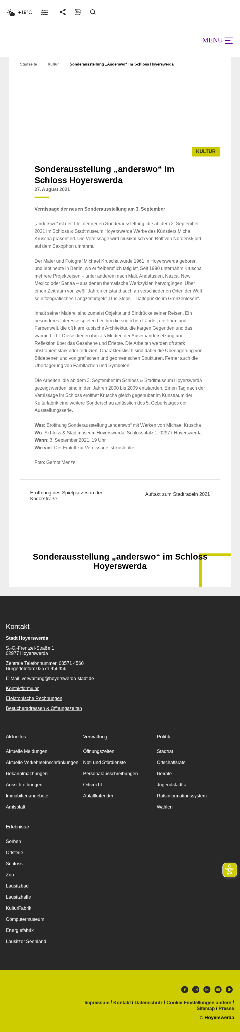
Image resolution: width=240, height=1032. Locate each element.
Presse (226, 1008)
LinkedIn (207, 991)
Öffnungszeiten (98, 751)
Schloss (14, 863)
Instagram (196, 991)
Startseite (28, 64)
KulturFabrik (18, 908)
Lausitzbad (17, 885)
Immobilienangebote (27, 795)
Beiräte (164, 773)
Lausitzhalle (18, 897)
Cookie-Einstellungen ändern (199, 1002)
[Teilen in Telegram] (211, 192)
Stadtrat (165, 751)
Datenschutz (149, 1002)
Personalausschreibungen (110, 773)
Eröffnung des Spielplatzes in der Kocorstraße (66, 495)
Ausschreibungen (24, 784)
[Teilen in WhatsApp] (200, 194)
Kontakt (122, 1002)
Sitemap (206, 1008)
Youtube (218, 991)
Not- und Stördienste (104, 762)
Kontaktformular (22, 688)
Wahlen (165, 806)
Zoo (10, 874)
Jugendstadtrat (172, 784)
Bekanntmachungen (27, 773)
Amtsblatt (15, 806)
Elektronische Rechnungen (34, 698)
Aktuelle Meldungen (26, 751)
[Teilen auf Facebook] (177, 194)
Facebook (185, 991)
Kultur (53, 64)
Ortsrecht (92, 784)
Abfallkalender (98, 795)
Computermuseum (25, 919)
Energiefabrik (20, 930)
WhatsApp (229, 991)
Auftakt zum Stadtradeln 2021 (177, 494)
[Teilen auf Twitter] (188, 194)
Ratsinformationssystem (182, 795)
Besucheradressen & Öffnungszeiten (44, 708)
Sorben (13, 841)
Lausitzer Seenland (26, 941)
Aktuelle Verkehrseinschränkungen (42, 762)
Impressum (97, 1002)
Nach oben (120, 542)
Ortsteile (14, 852)
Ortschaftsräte (171, 762)
